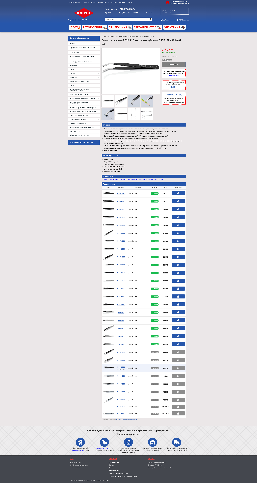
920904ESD (121, 201)
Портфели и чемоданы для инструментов (79, 103)
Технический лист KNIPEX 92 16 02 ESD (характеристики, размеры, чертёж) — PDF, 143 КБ (133, 179)
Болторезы (73, 77)
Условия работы (114, 471)
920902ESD (121, 209)
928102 (121, 336)
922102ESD (121, 249)
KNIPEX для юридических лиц (79, 465)
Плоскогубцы (74, 66)
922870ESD (121, 241)
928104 (121, 320)
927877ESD (121, 265)
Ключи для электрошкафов (79, 115)
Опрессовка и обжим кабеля (79, 94)
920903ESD (121, 217)
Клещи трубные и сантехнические (81, 62)
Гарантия (129, 2)
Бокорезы (73, 70)
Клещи (72, 85)
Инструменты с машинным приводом (82, 127)
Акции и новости (75, 468)
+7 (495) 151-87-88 (128, 12)
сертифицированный (78, 450)
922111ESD (121, 392)
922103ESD (121, 233)
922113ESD (121, 407)
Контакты (122, 2)
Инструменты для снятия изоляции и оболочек (82, 57)
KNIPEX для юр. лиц (89, 2)
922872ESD (121, 281)
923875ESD (121, 289)
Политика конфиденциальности (118, 473)
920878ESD (121, 305)
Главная (104, 36)
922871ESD (121, 273)
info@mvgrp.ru (127, 8)
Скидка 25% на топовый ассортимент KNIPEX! (82, 48)
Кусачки (72, 73)
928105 (121, 344)
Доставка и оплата (103, 2)
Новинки (72, 43)
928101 (121, 328)
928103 (121, 312)
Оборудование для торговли (79, 135)
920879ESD (121, 297)
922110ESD (121, 384)
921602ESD (121, 367)
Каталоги (114, 2)
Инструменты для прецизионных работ (83, 112)
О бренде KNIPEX (75, 2)
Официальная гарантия (103, 448)
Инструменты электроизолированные (82, 98)
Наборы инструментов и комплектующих (83, 108)
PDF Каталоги (184, 20)
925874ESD (121, 257)
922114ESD (121, 376)
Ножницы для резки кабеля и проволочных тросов (79, 90)
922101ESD (121, 352)
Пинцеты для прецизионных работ (143, 36)
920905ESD (121, 225)
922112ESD (121, 400)
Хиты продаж (74, 52)
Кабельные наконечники (78, 119)
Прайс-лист (166, 20)
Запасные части (75, 131)
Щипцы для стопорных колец (79, 81)
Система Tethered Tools (78, 123)
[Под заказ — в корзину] (178, 352)
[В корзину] (178, 193)
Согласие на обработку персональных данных (123, 476)
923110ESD (121, 414)
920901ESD (121, 193)
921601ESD (121, 360)
